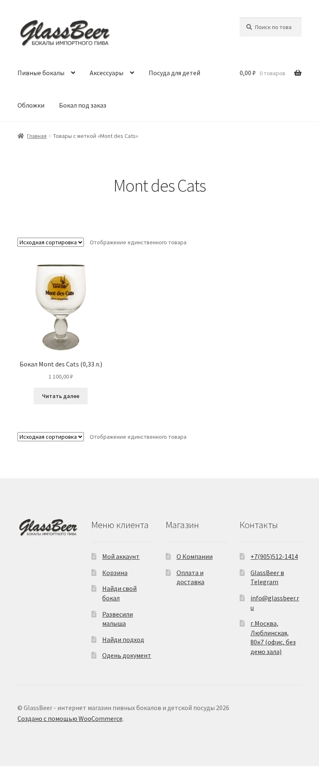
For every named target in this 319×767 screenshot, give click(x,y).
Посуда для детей (174, 73)
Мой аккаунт (121, 556)
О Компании (195, 556)
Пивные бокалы (40, 73)
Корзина (115, 572)
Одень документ (126, 655)
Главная (37, 136)
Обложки (30, 105)
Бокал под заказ (82, 105)
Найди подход (123, 639)
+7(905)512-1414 (274, 556)
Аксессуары (106, 73)
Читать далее (60, 396)
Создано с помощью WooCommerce (70, 718)
